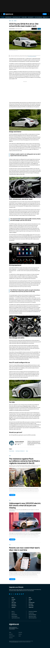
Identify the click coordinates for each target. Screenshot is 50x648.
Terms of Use (10, 637)
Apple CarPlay (28, 205)
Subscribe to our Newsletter (33, 611)
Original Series (31, 607)
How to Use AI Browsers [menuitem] (38, 17)
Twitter (13, 594)
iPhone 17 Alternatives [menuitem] (46, 17)
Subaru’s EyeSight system (27, 234)
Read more (12, 494)
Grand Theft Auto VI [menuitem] (8, 17)
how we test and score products (32, 56)
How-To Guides (31, 605)
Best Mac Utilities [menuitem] (24, 17)
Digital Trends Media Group (14, 641)
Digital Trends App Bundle (32, 617)
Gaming (13, 600)
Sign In (44, 14)
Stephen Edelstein (12, 28)
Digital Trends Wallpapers (32, 614)
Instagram (11, 594)
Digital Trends (6, 15)
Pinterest (19, 594)
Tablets (30, 597)
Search (48, 14)
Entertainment (14, 605)
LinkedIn (21, 594)
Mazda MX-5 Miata (27, 406)
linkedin (18, 444)
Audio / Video (14, 602)
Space (30, 600)
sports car (25, 63)
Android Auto (35, 205)
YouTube (15, 594)
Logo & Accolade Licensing (16, 617)
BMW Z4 (11, 141)
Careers (10, 632)
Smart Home (14, 604)
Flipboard (23, 594)
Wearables (30, 599)
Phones (13, 597)
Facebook (9, 594)
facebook (15, 444)
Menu (1, 14)
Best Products (31, 604)
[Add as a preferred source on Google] (34, 29)
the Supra (26, 139)
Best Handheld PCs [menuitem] (31, 17)
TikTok (17, 594)
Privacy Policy (20, 632)
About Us (13, 611)
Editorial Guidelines (14, 616)
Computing (13, 599)
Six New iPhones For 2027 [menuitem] (16, 17)
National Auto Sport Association (22, 357)
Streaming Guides (31, 602)
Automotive (13, 607)
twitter (20, 444)
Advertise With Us (14, 614)
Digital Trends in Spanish (32, 616)
